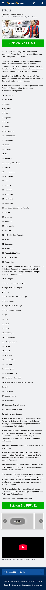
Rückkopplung (37, 585)
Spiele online (16, 585)
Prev (5, 521)
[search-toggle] (34, 3)
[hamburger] (3, 3)
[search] (41, 572)
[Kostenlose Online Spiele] (15, 3)
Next (41, 521)
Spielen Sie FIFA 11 (23, 43)
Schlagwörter (26, 585)
